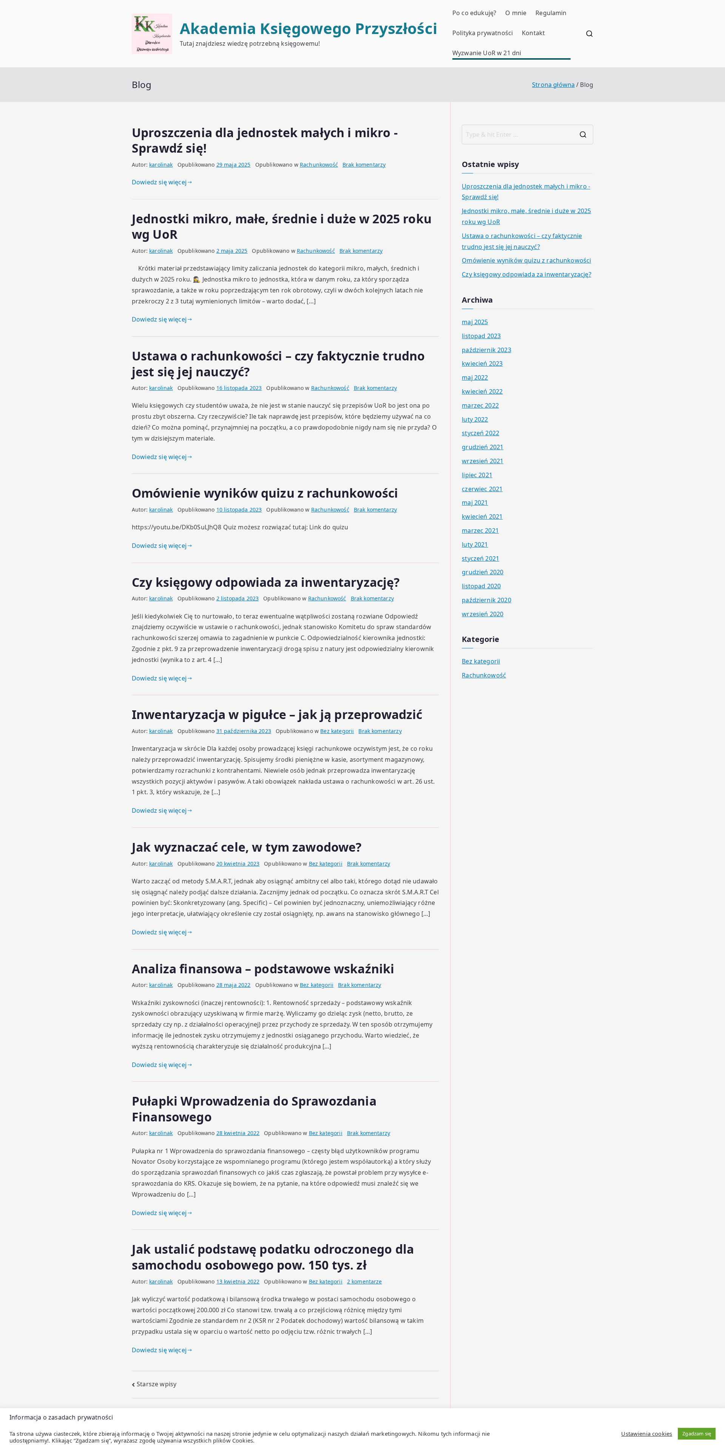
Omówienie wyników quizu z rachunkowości (265, 493)
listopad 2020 (481, 586)
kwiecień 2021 (482, 516)
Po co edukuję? (474, 13)
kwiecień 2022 (482, 391)
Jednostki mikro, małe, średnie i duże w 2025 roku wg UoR (282, 226)
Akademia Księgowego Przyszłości (308, 28)
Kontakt (533, 33)
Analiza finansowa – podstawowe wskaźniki (263, 968)
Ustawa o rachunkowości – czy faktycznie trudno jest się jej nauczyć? (278, 364)
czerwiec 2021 (482, 489)
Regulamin (550, 13)
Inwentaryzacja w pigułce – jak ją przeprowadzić (277, 714)
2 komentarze (364, 1281)
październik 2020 (486, 600)
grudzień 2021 (482, 447)
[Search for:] (527, 134)
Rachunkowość (319, 164)
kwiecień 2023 (482, 363)
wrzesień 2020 (482, 614)
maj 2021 (475, 502)
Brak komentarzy (364, 164)
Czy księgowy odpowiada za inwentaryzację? (266, 582)
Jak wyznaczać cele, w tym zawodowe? (247, 847)
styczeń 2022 (480, 433)
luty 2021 (475, 544)
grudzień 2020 (482, 572)
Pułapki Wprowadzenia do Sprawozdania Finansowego (254, 1109)
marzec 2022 (480, 405)
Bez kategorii (337, 731)
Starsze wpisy (156, 1384)
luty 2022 (475, 419)
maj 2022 (475, 377)
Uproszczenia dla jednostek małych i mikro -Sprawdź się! (265, 140)
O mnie (515, 13)
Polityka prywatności (482, 33)
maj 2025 (475, 322)
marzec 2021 (480, 530)
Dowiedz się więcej (159, 182)
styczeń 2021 (480, 558)
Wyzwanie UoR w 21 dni (486, 53)
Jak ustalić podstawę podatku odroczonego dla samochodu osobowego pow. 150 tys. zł (273, 1257)
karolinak (161, 164)
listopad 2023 (481, 336)
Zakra (426, 1435)
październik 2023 (486, 350)
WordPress (460, 1435)
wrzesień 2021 (482, 461)
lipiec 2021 (477, 475)
